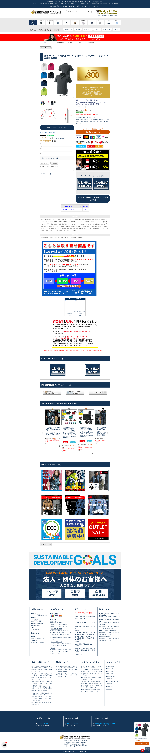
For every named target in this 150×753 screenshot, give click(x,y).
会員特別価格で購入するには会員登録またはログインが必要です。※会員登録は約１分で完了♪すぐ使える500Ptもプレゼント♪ (93, 121)
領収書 (53, 648)
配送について (81, 609)
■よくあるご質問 (110, 676)
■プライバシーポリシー (112, 681)
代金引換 (53, 619)
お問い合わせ (106, 29)
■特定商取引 (109, 684)
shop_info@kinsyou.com (38, 638)
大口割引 (97, 29)
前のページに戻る (46, 47)
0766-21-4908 (72, 723)
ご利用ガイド (87, 29)
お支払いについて (58, 609)
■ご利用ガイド (110, 666)
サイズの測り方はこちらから (57, 128)
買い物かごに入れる (92, 132)
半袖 (55, 42)
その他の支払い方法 (56, 642)
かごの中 (116, 29)
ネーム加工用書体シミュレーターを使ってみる (92, 198)
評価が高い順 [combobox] (44, 163)
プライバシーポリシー (91, 662)
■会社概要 (109, 678)
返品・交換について (40, 662)
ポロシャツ (50, 42)
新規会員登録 (68, 29)
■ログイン (109, 689)
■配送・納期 (109, 671)
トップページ (39, 42)
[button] (42, 433)
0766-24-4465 (44, 723)
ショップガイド (113, 662)
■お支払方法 (109, 668)
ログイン (78, 29)
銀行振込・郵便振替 (56, 629)
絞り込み (55, 163)
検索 (89, 12)
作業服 (44, 42)
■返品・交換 (109, 673)
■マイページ (109, 686)
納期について (105, 609)
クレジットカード (56, 613)
